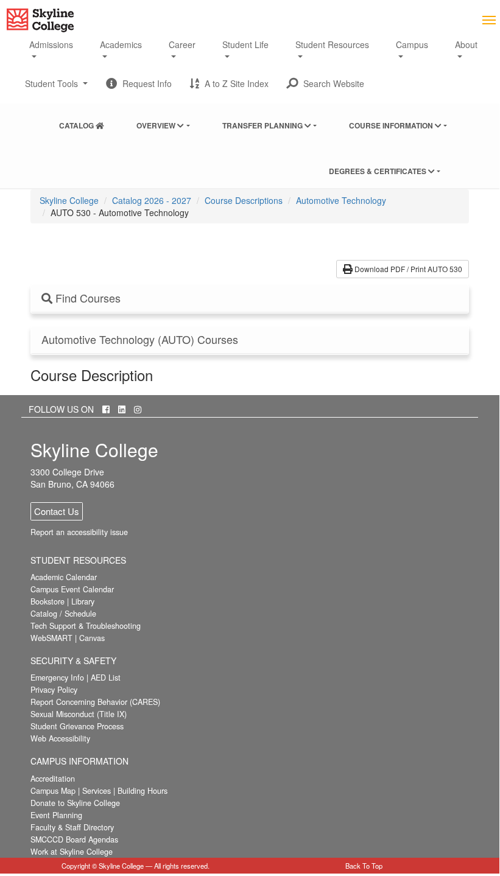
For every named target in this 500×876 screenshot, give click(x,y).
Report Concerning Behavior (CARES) (95, 701)
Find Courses (86, 298)
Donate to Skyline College (75, 802)
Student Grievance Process (77, 726)
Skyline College (69, 200)
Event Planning (56, 815)
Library (82, 601)
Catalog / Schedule (63, 613)
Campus (412, 44)
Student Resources (332, 44)
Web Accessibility (60, 738)
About (466, 44)
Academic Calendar (63, 577)
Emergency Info (57, 677)
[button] (325, 83)
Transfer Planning (263, 125)
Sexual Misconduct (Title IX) (78, 714)
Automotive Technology (341, 200)
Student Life (245, 44)
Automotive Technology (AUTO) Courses (139, 340)
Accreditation (52, 778)
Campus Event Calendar (72, 589)
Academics (121, 44)
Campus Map (53, 790)
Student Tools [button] (56, 88)
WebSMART (51, 637)
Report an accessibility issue (79, 532)
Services (96, 790)
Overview (156, 125)
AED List (106, 677)
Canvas (92, 637)
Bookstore (47, 601)
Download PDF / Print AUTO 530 (407, 269)
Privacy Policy (53, 689)
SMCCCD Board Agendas (74, 839)
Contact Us (56, 511)
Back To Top (363, 866)
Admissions (51, 44)
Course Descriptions (244, 200)
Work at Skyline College (71, 851)
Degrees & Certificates (378, 171)
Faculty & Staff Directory (72, 827)
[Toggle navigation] (488, 19)
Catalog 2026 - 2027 (151, 200)
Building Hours (142, 790)
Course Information (392, 125)
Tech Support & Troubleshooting (85, 625)
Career (182, 44)
